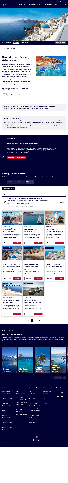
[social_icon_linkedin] (62, 396)
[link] (6, 371)
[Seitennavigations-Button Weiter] (39, 320)
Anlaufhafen (8, 42)
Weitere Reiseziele (24, 42)
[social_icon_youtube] (58, 396)
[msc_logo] (5, 5)
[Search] (65, 5)
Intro (3, 42)
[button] (30, 182)
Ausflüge (6, 88)
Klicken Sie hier (33, 108)
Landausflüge (16, 42)
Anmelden (61, 202)
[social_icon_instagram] (62, 392)
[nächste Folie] (64, 377)
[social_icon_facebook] (58, 392)
